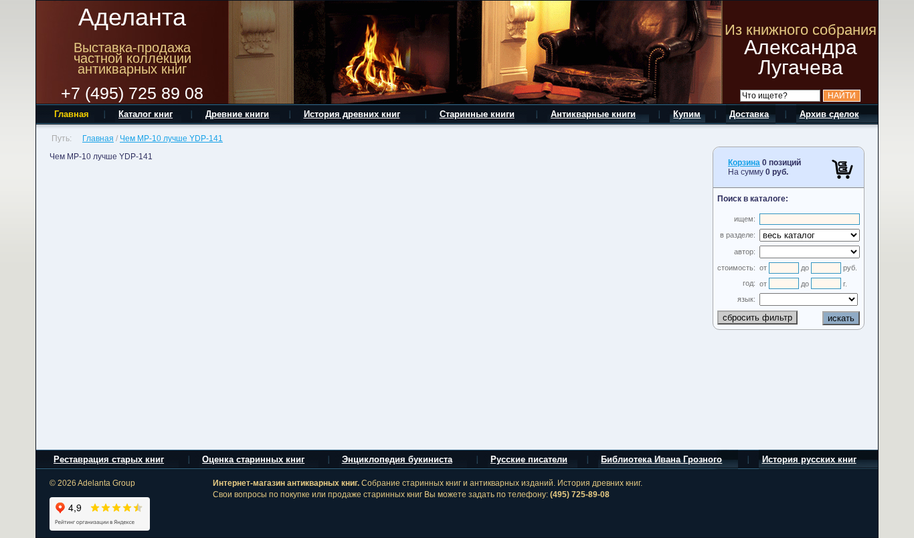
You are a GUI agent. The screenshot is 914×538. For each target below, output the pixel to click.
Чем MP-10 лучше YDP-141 (171, 138)
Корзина (744, 162)
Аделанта (132, 17)
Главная (98, 138)
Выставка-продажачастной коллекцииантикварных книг (132, 58)
